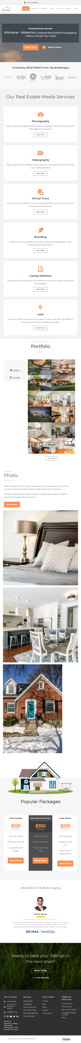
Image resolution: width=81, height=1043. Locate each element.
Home (26, 8)
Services (34, 8)
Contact (68, 8)
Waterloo (28, 32)
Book (76, 8)
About (59, 8)
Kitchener (11, 32)
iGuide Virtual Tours (29, 1007)
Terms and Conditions (69, 1010)
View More (51, 458)
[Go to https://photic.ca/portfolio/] (40, 347)
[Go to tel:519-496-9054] (40, 978)
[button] (38, 8)
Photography (27, 1001)
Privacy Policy (66, 1007)
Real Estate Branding (30, 1013)
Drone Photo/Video (30, 1010)
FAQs (63, 1018)
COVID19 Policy (67, 1004)
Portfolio (44, 8)
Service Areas (47, 1013)
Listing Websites (29, 1016)
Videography (27, 1004)
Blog (52, 8)
